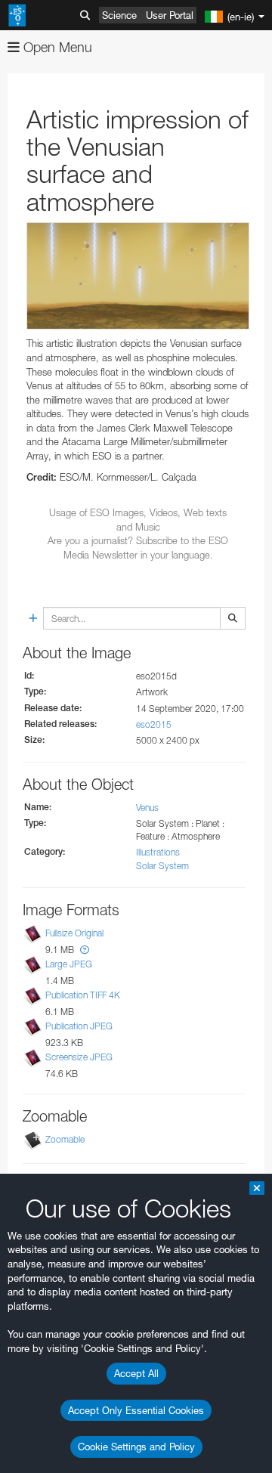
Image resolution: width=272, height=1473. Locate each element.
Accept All (136, 1373)
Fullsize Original (74, 933)
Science (119, 15)
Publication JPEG (79, 1026)
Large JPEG (68, 964)
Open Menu (56, 47)
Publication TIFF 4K (82, 995)
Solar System (162, 865)
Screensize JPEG (79, 1057)
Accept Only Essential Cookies (136, 1410)
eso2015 (154, 724)
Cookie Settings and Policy (136, 1447)
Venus (147, 807)
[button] (84, 949)
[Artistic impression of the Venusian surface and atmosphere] (138, 276)
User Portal (169, 15)
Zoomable (65, 1140)
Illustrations (158, 852)
